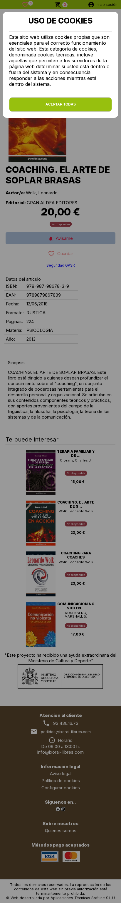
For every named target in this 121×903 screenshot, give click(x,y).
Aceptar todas (61, 104)
